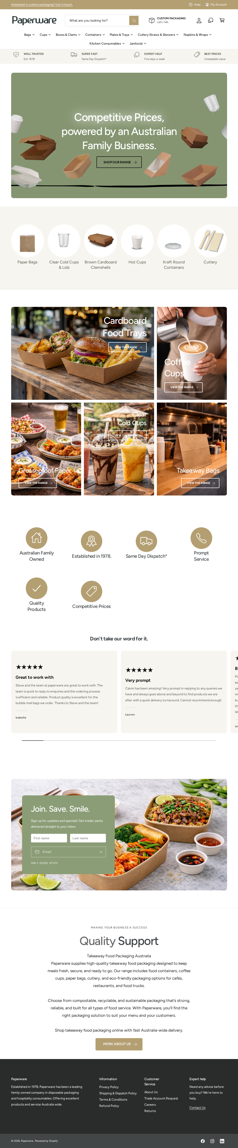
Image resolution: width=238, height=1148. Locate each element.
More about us (117, 1044)
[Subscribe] (101, 851)
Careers (150, 1104)
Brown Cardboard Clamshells (101, 265)
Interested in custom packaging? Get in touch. (42, 4)
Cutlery (210, 262)
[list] (119, 57)
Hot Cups (137, 262)
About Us (151, 1092)
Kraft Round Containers (174, 265)
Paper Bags (27, 262)
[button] (222, 20)
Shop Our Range (117, 162)
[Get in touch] (210, 20)
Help (197, 4)
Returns (150, 1111)
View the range (125, 347)
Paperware (27, 1140)
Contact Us (197, 1107)
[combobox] (102, 20)
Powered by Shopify (46, 1140)
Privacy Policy (109, 1087)
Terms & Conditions (113, 1099)
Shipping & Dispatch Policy (118, 1093)
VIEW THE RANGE (181, 387)
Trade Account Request (161, 1098)
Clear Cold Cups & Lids (64, 265)
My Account (219, 4)
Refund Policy (109, 1106)
